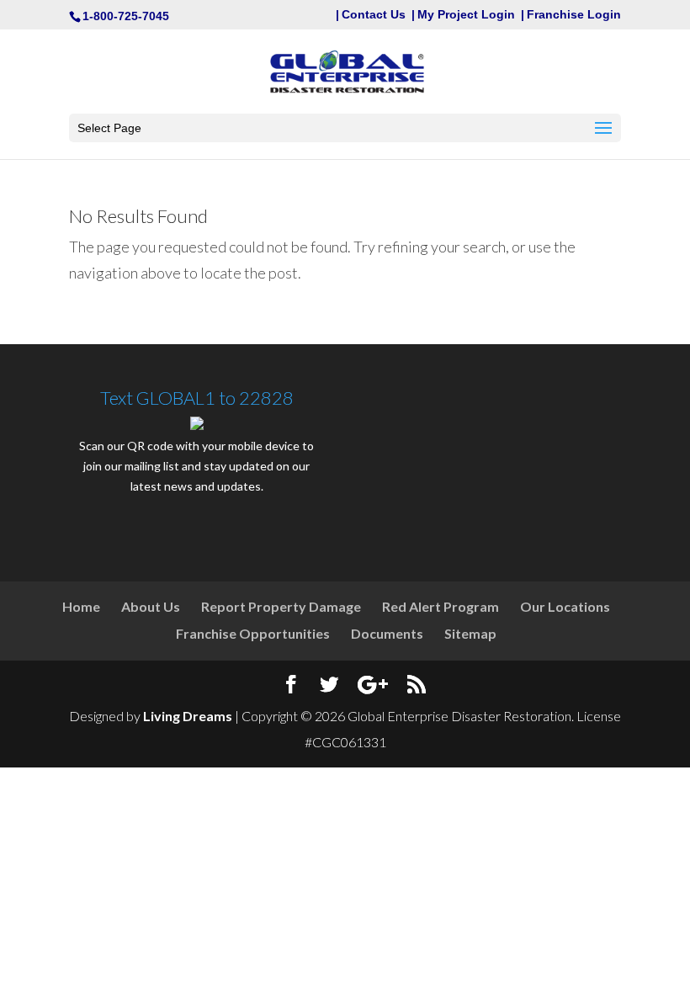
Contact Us (374, 14)
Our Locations (565, 606)
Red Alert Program (440, 606)
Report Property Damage (281, 606)
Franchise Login (574, 14)
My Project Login (466, 14)
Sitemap (470, 633)
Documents (387, 633)
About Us (150, 606)
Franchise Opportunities (253, 633)
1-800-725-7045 (125, 16)
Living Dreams (187, 716)
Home (81, 606)
